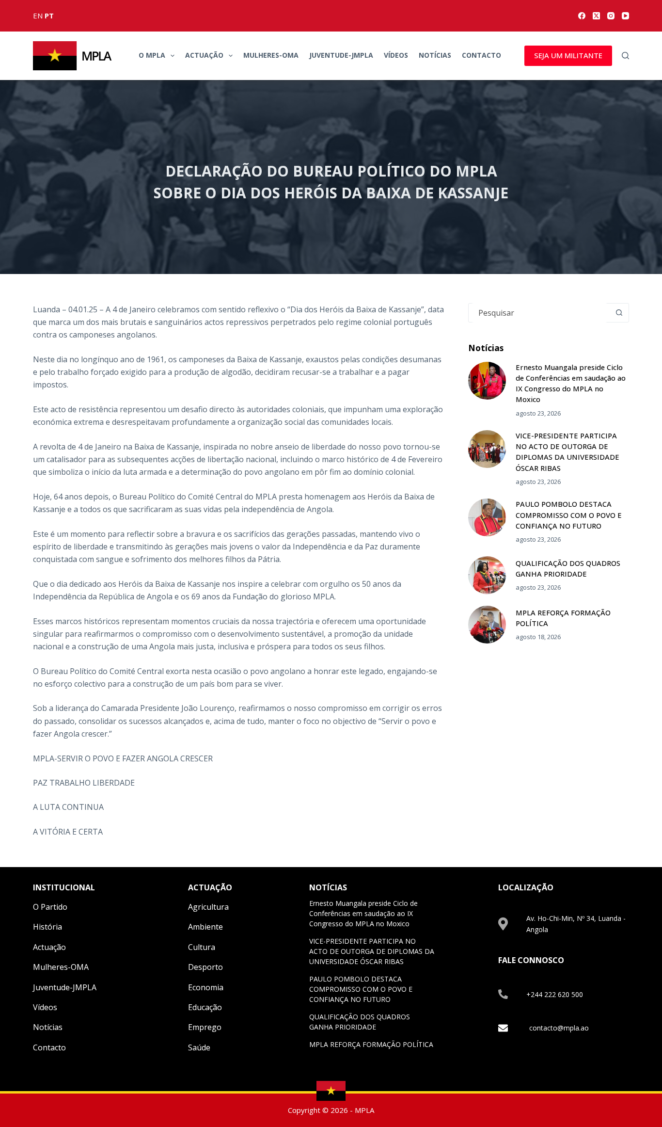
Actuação (204, 55)
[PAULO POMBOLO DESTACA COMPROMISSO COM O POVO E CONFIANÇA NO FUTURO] (487, 517)
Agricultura (208, 907)
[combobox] (539, 312)
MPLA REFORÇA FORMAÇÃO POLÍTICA (371, 1044)
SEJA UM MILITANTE (568, 55)
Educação (205, 1007)
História (47, 926)
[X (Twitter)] (596, 15)
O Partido (50, 907)
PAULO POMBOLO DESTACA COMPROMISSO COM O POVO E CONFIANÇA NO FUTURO (569, 514)
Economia (205, 987)
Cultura (201, 947)
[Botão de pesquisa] (619, 313)
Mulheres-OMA (271, 55)
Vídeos (396, 55)
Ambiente (205, 926)
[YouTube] (625, 15)
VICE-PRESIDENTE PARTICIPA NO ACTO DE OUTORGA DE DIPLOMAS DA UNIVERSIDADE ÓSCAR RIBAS (371, 951)
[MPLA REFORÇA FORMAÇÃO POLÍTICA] (487, 625)
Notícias (435, 55)
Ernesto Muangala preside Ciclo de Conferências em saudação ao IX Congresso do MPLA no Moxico (363, 913)
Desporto (205, 967)
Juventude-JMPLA (341, 55)
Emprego (204, 1027)
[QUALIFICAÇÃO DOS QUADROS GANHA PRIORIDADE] (487, 575)
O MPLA (152, 55)
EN (38, 15)
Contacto (481, 55)
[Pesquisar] (625, 55)
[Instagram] (611, 15)
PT (49, 15)
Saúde (199, 1047)
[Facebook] (581, 15)
